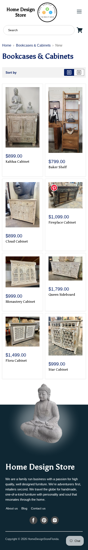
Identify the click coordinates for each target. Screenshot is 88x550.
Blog (24, 508)
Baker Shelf (57, 167)
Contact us (38, 508)
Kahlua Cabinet (17, 161)
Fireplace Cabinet (62, 222)
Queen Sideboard (61, 295)
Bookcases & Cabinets (33, 45)
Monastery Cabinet (20, 302)
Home (6, 45)
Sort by (11, 72)
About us (12, 508)
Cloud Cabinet (17, 241)
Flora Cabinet (16, 360)
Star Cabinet (58, 369)
